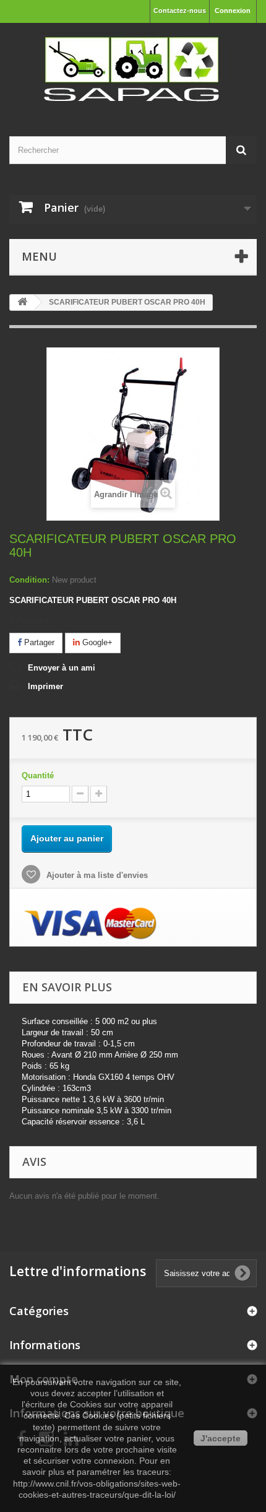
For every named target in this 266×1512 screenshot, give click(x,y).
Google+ (96, 642)
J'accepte (220, 1438)
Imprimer (45, 686)
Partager (38, 642)
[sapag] (133, 68)
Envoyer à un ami (61, 667)
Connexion (233, 10)
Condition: (29, 579)
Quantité (38, 775)
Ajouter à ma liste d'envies (96, 875)
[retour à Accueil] (22, 302)
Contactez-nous (179, 10)
